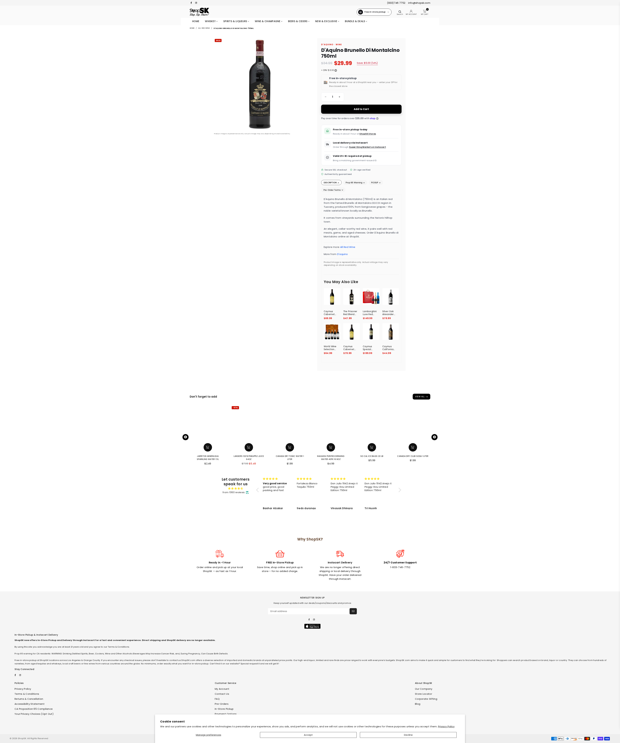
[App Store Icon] (312, 626)
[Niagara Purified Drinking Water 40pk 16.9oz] (322, 423)
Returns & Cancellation (29, 699)
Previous (185, 437)
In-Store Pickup (224, 709)
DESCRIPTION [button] (330, 182)
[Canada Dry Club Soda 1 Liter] (404, 423)
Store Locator (423, 694)
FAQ (217, 699)
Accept (308, 735)
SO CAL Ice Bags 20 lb (362, 456)
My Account (222, 689)
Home (195, 21)
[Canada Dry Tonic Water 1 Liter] (281, 423)
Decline (408, 735)
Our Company (423, 689)
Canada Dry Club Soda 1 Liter (403, 456)
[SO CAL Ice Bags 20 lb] (363, 423)
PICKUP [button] (375, 182)
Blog (417, 704)
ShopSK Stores (367, 133)
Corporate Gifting (426, 699)
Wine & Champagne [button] (268, 21)
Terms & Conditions (27, 694)
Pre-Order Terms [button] (332, 190)
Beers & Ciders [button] (298, 21)
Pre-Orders (221, 704)
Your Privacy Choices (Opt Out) (34, 714)
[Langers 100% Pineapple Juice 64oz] (240, 423)
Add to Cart (361, 109)
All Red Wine (204, 28)
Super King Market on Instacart (367, 147)
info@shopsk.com (419, 3)
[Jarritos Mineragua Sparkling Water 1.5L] (199, 423)
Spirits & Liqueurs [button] (235, 21)
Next (434, 437)
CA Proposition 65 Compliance (34, 709)
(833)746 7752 (396, 3)
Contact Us (222, 694)
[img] (235, 488)
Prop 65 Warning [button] (354, 182)
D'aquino (342, 254)
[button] (325, 97)
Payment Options (226, 714)
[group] (332, 97)
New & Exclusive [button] (326, 21)
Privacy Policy (446, 726)
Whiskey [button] (210, 21)
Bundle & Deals (355, 21)
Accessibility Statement (30, 704)
